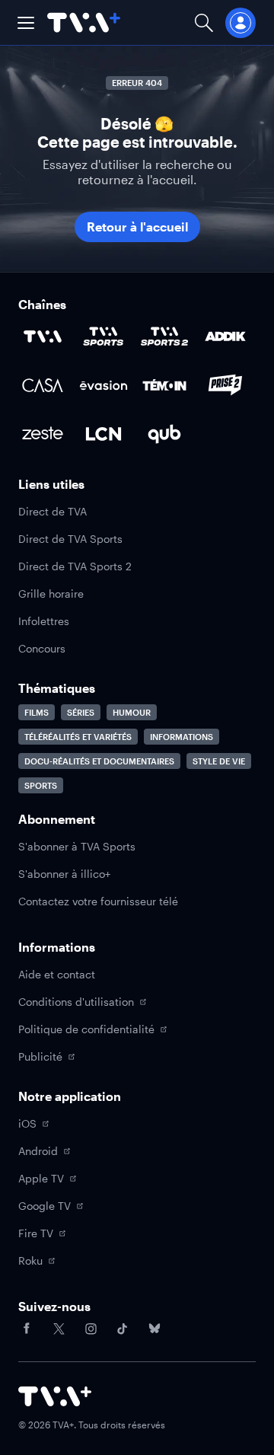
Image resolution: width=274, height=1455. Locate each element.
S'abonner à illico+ (64, 873)
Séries (80, 712)
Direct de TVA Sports (70, 538)
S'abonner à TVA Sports (76, 846)
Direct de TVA (52, 511)
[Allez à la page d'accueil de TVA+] (83, 22)
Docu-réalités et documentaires (99, 761)
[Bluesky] (154, 1328)
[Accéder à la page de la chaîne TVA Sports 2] (164, 336)
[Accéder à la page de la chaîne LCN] (103, 434)
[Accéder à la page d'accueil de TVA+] (54, 1396)
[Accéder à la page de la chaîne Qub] (164, 434)
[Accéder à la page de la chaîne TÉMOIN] (164, 385)
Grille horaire (51, 593)
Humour (132, 712)
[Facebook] (26, 1328)
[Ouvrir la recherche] (204, 22)
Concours (41, 648)
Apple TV (41, 1178)
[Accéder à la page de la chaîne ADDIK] (225, 336)
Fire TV (35, 1233)
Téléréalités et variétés (78, 737)
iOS (27, 1123)
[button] (26, 23)
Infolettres (43, 620)
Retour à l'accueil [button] (137, 226)
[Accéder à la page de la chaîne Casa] (42, 385)
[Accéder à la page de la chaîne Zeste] (42, 434)
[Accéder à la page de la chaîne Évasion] (103, 385)
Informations (181, 737)
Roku (30, 1260)
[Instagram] (90, 1328)
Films (36, 712)
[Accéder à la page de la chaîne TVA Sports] (103, 336)
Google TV (44, 1205)
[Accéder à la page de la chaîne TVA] (42, 336)
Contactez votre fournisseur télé (98, 901)
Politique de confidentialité (86, 1029)
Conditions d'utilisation (76, 1001)
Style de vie (219, 761)
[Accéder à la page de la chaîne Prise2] (225, 385)
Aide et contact (56, 974)
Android (38, 1150)
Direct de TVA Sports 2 (75, 566)
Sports (40, 785)
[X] (58, 1328)
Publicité (40, 1056)
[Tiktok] (122, 1328)
